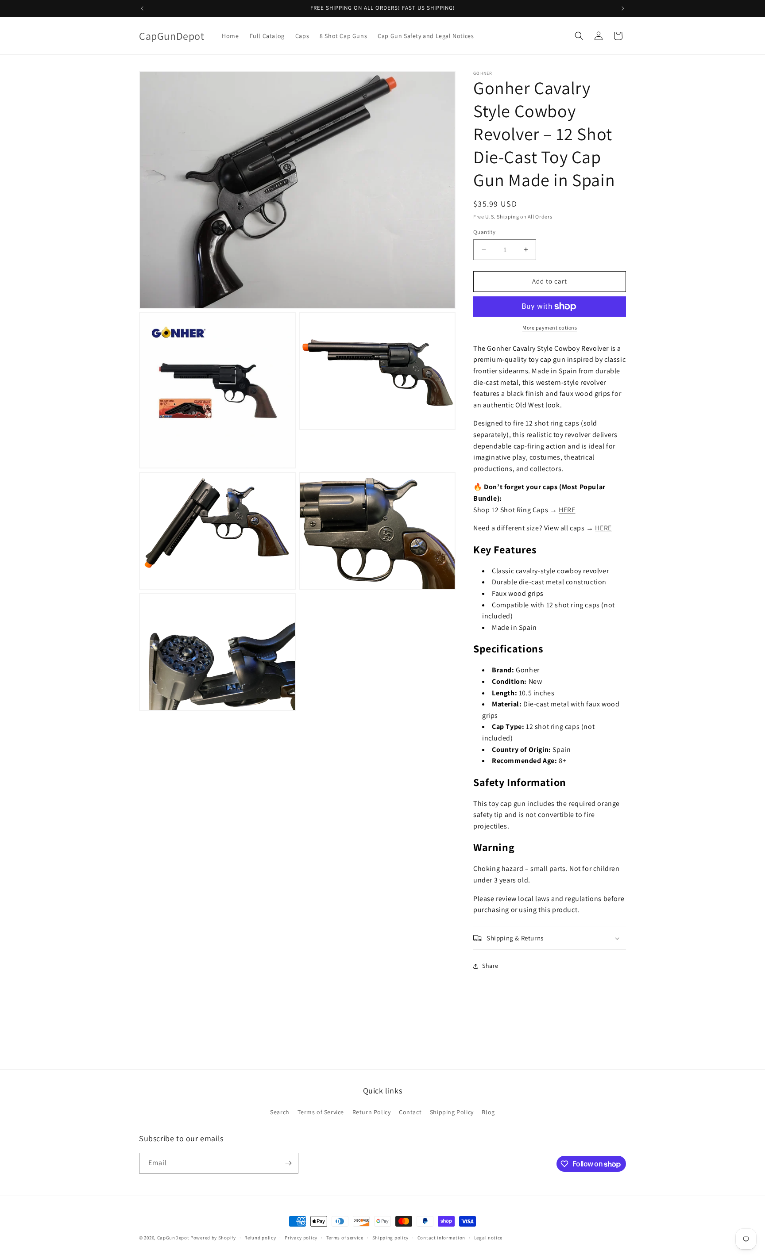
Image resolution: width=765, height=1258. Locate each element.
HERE (567, 509)
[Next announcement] (623, 8)
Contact (410, 1112)
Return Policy (371, 1112)
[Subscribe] (288, 1163)
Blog (488, 1112)
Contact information (441, 1238)
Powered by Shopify (213, 1238)
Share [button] (490, 966)
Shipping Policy (452, 1112)
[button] (579, 36)
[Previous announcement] (142, 8)
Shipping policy (390, 1238)
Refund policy (260, 1238)
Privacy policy (301, 1238)
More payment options (549, 327)
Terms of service (344, 1238)
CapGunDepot (173, 1238)
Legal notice (488, 1238)
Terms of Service (321, 1112)
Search (280, 1112)
